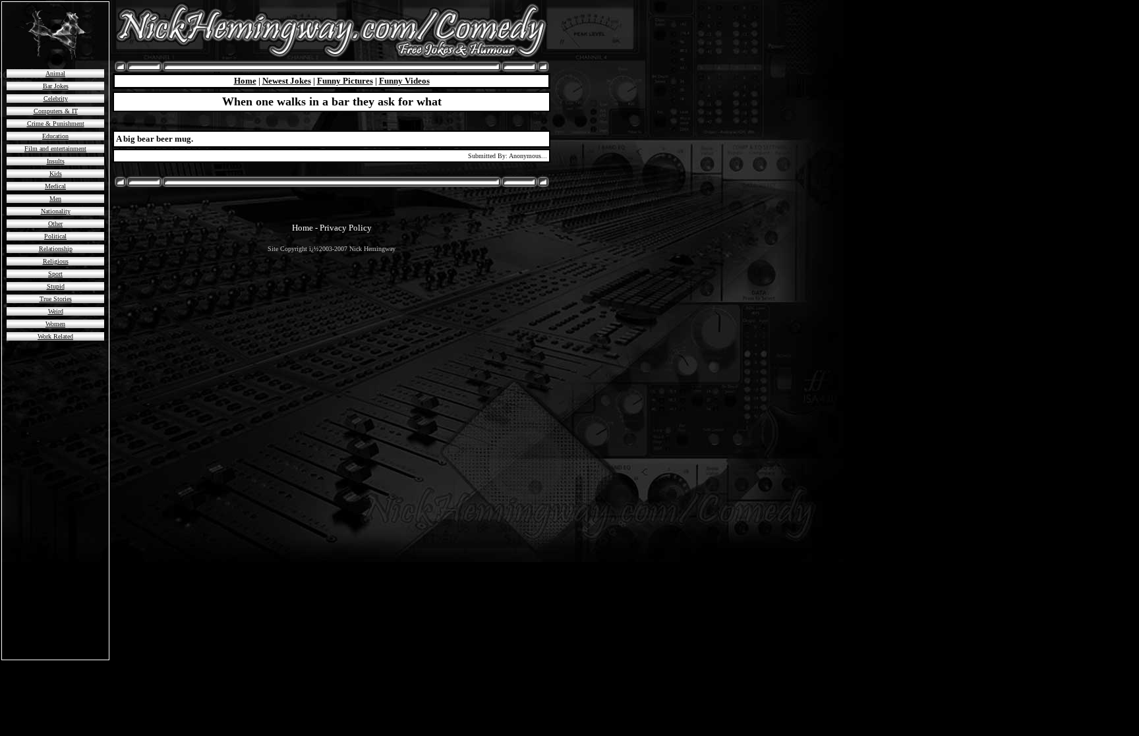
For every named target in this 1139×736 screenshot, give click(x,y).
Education (55, 136)
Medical (55, 186)
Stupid (56, 286)
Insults (56, 161)
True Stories (56, 298)
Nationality (56, 211)
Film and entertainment (55, 148)
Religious (56, 261)
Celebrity (56, 98)
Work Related (55, 336)
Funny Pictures (345, 81)
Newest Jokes (286, 81)
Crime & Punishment (55, 123)
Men (55, 198)
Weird (55, 311)
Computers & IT (56, 111)
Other (55, 223)
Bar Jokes (56, 86)
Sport (55, 273)
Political (55, 236)
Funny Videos (404, 81)
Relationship (56, 248)
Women (55, 323)
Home (245, 81)
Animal (55, 73)
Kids (55, 173)
